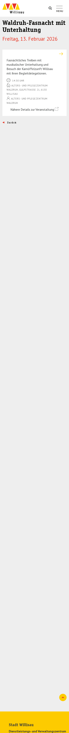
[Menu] (59, 5)
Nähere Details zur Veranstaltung (32, 109)
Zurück (11, 122)
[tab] (34, 54)
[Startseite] (13, 8)
